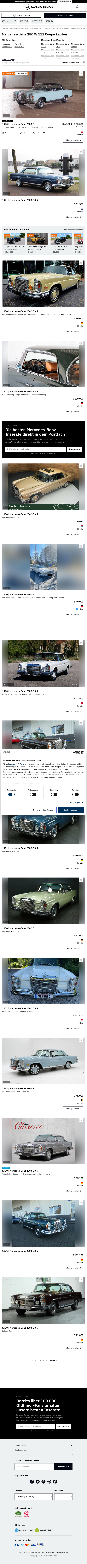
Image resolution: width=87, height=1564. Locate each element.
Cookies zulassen (71, 810)
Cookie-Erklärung (62, 1552)
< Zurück (5, 28)
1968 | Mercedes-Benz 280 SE (18, 1088)
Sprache (18, 1490)
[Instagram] (49, 1482)
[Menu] (78, 7)
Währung (58, 1490)
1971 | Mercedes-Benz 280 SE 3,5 (20, 200)
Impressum (23, 1552)
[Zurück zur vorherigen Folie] (6, 243)
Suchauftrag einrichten (65, 15)
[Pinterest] (43, 1482)
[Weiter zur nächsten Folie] (81, 243)
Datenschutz (50, 1552)
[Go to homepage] (39, 7)
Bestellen (62, 1466)
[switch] (33, 794)
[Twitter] (38, 1482)
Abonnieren (74, 449)
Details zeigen (74, 803)
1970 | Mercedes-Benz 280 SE (18, 124)
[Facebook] (32, 1482)
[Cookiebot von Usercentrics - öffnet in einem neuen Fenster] (74, 752)
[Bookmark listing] (81, 73)
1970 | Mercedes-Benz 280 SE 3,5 (20, 311)
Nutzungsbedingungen (36, 1552)
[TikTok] (55, 1482)
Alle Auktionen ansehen (73, 229)
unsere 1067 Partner (17, 764)
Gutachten (6, 1168)
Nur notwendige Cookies (43, 810)
